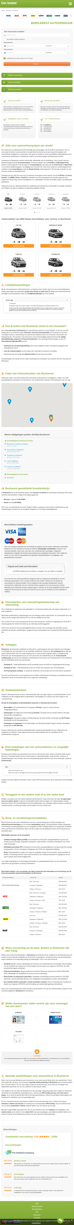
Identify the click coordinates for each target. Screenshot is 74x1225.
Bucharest (10, 477)
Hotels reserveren (37, 1206)
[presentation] (2, 15)
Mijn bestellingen (37, 1209)
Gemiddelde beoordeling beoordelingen (31, 1140)
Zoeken (36, 64)
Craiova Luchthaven (14, 466)
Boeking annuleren (15, 89)
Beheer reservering (15, 75)
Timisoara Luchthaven (14, 455)
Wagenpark (37, 1215)
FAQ (37, 1212)
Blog (37, 1203)
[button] (35, 212)
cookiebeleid (36, 1223)
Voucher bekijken (14, 82)
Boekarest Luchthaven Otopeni (17, 444)
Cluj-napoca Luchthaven (15, 450)
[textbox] (37, 35)
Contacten (37, 1217)
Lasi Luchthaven (12, 461)
